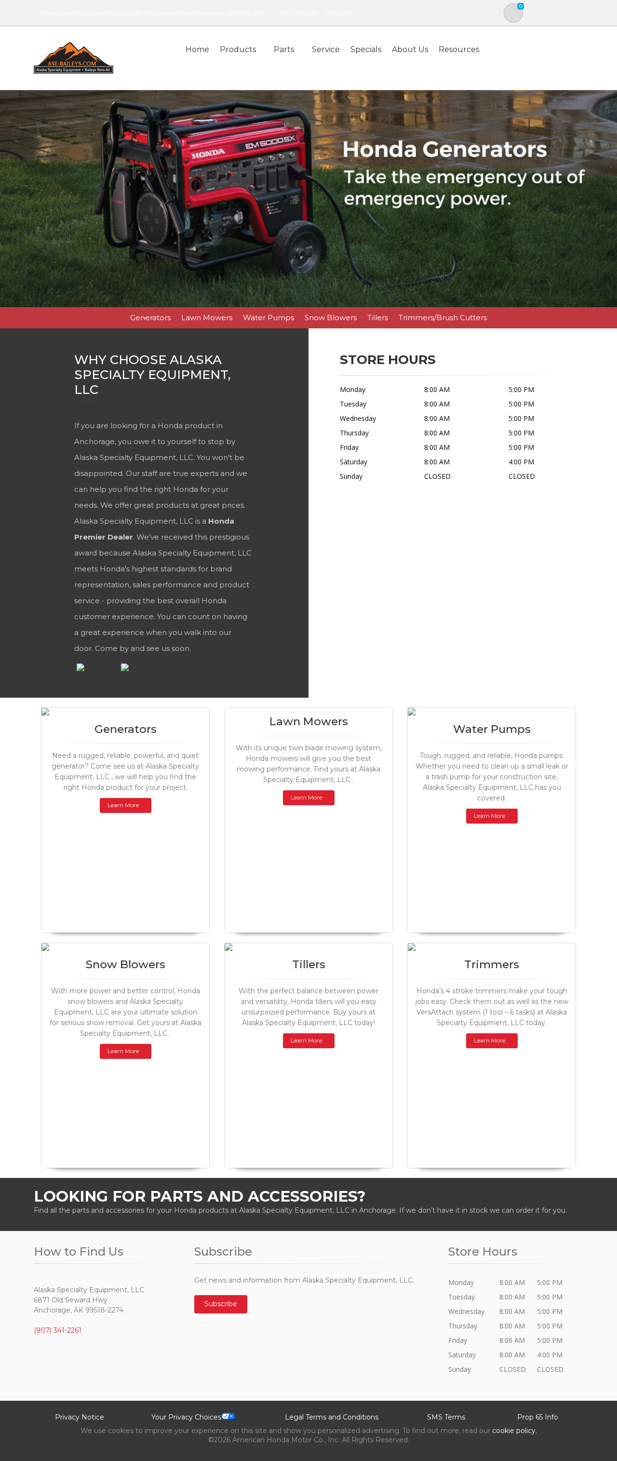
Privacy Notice (79, 1417)
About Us (410, 49)
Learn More (123, 805)
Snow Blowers (331, 317)
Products (238, 49)
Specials (365, 49)
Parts (284, 49)
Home (197, 49)
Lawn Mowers (206, 317)
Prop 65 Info (537, 1417)
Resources (459, 49)
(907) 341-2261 (299, 12)
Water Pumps (268, 317)
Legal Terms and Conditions (331, 1417)
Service (326, 49)
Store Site (337, 12)
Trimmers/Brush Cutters (443, 317)
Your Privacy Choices (186, 1417)
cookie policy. (514, 1430)
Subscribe (220, 1303)
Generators (150, 317)
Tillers (377, 317)
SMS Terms (446, 1417)
